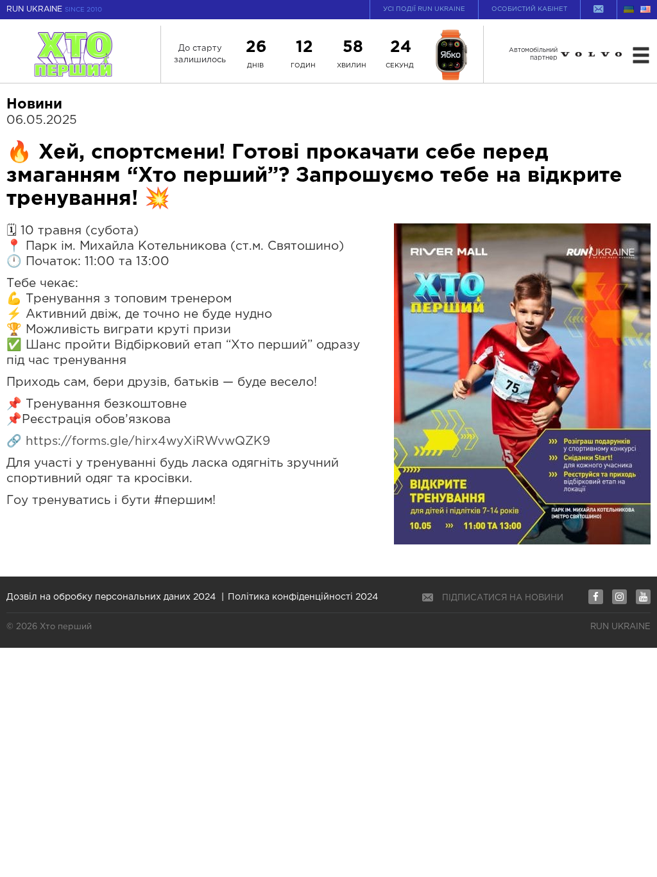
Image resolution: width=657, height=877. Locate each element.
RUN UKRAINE (54, 9)
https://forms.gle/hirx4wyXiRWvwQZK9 (146, 441)
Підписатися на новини (502, 598)
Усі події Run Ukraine (424, 9)
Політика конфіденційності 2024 (303, 597)
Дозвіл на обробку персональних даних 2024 (111, 597)
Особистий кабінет (529, 9)
